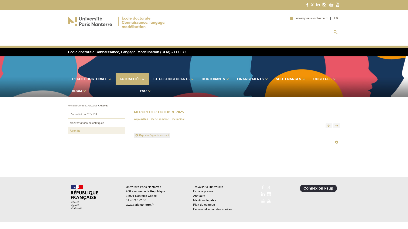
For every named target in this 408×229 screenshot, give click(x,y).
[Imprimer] (336, 142)
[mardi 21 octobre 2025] (329, 126)
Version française (77, 105)
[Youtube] (337, 4)
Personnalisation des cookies (212, 209)
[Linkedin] (318, 4)
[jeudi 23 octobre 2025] (336, 126)
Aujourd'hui (141, 119)
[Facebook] (307, 4)
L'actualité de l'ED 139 (83, 114)
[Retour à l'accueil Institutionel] (84, 197)
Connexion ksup (318, 188)
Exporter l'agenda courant (154, 135)
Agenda (103, 105)
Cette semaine (160, 119)
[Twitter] (312, 4)
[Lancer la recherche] (336, 32)
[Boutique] (331, 4)
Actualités (93, 105)
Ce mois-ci (178, 119)
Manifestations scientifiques (87, 122)
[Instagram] (324, 4)
